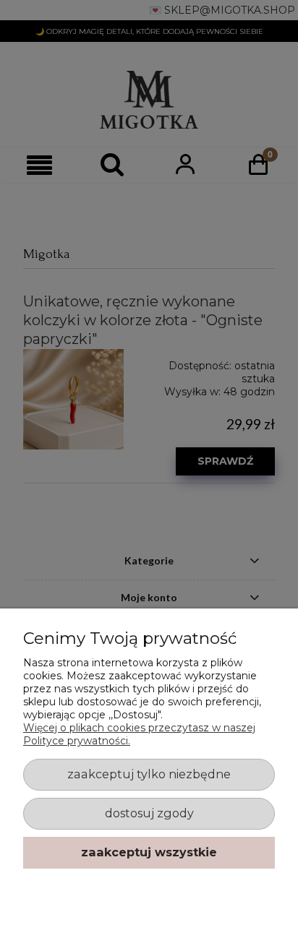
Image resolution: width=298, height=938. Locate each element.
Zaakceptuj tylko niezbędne (149, 774)
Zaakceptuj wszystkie (149, 852)
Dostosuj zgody (149, 813)
